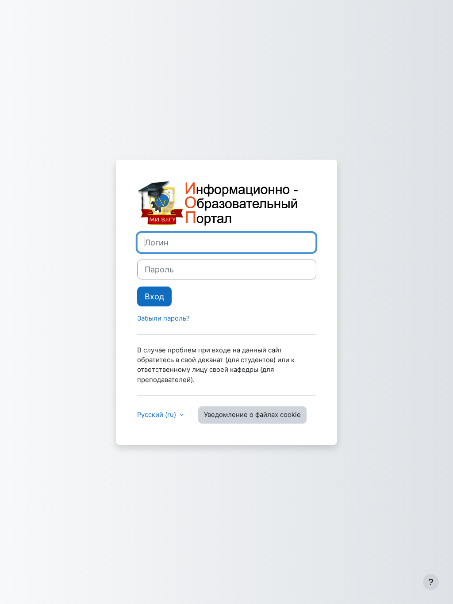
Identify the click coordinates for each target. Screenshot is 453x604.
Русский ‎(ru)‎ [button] (157, 415)
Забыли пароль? (163, 318)
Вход (154, 296)
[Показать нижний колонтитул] (431, 582)
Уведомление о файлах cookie (252, 415)
